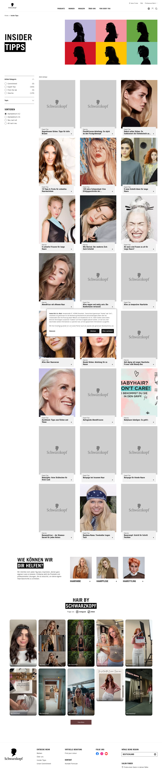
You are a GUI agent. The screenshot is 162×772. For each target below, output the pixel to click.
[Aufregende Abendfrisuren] (98, 396)
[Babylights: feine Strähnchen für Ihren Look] (57, 454)
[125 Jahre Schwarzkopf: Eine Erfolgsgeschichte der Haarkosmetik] (98, 166)
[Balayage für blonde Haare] (139, 454)
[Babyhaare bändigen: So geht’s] (139, 396)
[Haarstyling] (134, 569)
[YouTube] (106, 754)
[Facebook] (97, 754)
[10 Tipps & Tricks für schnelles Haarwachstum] (57, 166)
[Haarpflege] (107, 569)
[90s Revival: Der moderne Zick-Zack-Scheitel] (98, 223)
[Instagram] (101, 754)
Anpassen (52, 331)
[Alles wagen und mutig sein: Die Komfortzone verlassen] (98, 281)
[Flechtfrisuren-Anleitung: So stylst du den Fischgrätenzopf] (98, 108)
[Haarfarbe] (81, 569)
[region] (81, 322)
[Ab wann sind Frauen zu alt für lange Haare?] (139, 223)
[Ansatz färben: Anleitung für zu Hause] (98, 339)
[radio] (6, 114)
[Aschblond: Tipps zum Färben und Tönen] (57, 396)
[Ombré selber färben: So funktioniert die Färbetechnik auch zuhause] (139, 108)
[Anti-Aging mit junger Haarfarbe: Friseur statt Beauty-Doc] (139, 339)
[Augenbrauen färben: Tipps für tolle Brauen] (57, 108)
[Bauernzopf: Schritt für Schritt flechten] (139, 512)
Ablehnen (93, 331)
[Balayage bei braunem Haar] (98, 454)
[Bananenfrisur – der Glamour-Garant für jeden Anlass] (57, 512)
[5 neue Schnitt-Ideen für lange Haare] (139, 166)
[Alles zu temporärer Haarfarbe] (139, 281)
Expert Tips (21, 87)
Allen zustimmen (108, 331)
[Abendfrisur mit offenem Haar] (57, 281)
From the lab (21, 90)
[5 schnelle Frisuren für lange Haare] (57, 223)
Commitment (21, 84)
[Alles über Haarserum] (57, 339)
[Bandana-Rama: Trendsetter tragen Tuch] (98, 512)
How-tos (21, 93)
